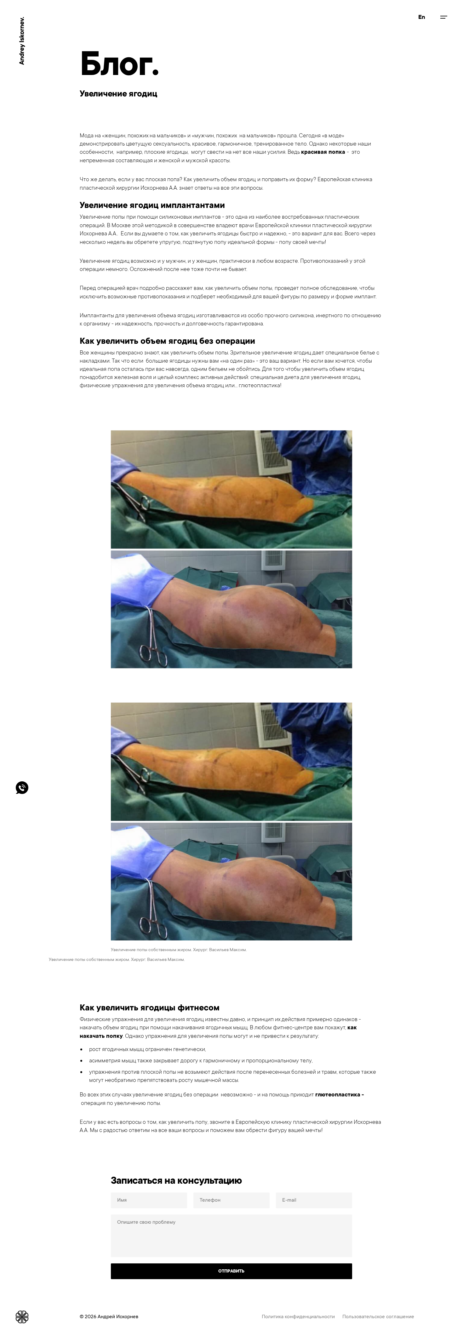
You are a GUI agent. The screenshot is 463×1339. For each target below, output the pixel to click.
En (421, 17)
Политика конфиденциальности (298, 1316)
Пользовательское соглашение (378, 1316)
